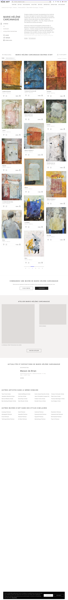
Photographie (26, 4)
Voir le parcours (32, 38)
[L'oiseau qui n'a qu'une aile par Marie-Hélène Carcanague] (34, 75)
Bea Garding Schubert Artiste (9, 401)
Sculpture (34, 4)
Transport (49, 91)
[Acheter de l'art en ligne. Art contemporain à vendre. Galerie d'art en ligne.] (5, 2)
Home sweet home (29, 114)
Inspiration (47, 4)
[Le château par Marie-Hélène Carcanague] (34, 208)
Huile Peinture (21, 412)
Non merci (58, 595)
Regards (4, 165)
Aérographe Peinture (7, 414)
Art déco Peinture (22, 419)
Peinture (14, 4)
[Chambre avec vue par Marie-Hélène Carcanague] (56, 147)
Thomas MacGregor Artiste (57, 398)
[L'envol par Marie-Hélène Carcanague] (12, 114)
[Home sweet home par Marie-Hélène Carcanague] (34, 106)
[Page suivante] (42, 268)
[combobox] (10, 58)
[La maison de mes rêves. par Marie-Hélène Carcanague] (12, 187)
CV (4, 26)
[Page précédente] (25, 268)
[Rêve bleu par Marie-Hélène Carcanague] (56, 220)
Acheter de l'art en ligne (7, 7)
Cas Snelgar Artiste (56, 401)
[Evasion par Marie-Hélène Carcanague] (56, 111)
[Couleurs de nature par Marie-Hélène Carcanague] (12, 75)
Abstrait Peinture (22, 416)
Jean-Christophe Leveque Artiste (43, 396)
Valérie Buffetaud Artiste (24, 394)
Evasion (48, 124)
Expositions (54, 4)
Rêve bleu (49, 235)
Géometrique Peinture (40, 419)
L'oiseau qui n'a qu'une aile (30, 91)
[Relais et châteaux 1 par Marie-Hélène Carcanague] (56, 184)
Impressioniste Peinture (57, 414)
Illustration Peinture (56, 412)
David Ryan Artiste (22, 398)
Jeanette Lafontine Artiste (8, 396)
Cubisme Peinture (39, 412)
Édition (20, 4)
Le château (27, 222)
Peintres (15, 7)
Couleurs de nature (6, 91)
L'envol (3, 130)
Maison (26, 187)
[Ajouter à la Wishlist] (3, 96)
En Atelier (6, 28)
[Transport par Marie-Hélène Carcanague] (56, 75)
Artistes (40, 4)
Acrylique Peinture (6, 412)
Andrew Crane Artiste (40, 398)
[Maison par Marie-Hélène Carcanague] (34, 172)
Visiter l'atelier (34, 350)
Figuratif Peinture (39, 416)
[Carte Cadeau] (58, 1)
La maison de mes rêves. (7, 201)
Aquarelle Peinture (22, 414)
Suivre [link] (6, 35)
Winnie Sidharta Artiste (7, 398)
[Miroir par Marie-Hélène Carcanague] (12, 224)
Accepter (48, 595)
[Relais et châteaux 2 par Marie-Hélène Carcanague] (34, 136)
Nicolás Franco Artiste (40, 401)
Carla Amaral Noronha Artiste (42, 394)
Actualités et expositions (10, 31)
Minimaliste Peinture (56, 416)
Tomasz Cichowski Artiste (57, 394)
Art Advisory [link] (61, 4)
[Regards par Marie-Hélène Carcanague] (12, 151)
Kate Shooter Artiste (23, 401)
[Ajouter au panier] (20, 96)
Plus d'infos (26, 288)
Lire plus (22, 377)
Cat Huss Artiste (22, 396)
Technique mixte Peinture (8, 419)
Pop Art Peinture (55, 419)
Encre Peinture (5, 416)
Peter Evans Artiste (55, 396)
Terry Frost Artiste (6, 394)
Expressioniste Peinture (40, 414)
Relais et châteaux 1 (51, 199)
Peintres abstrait (22, 7)
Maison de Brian (28, 371)
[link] (50, 2)
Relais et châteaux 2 (29, 150)
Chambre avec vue (51, 163)
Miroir (3, 240)
